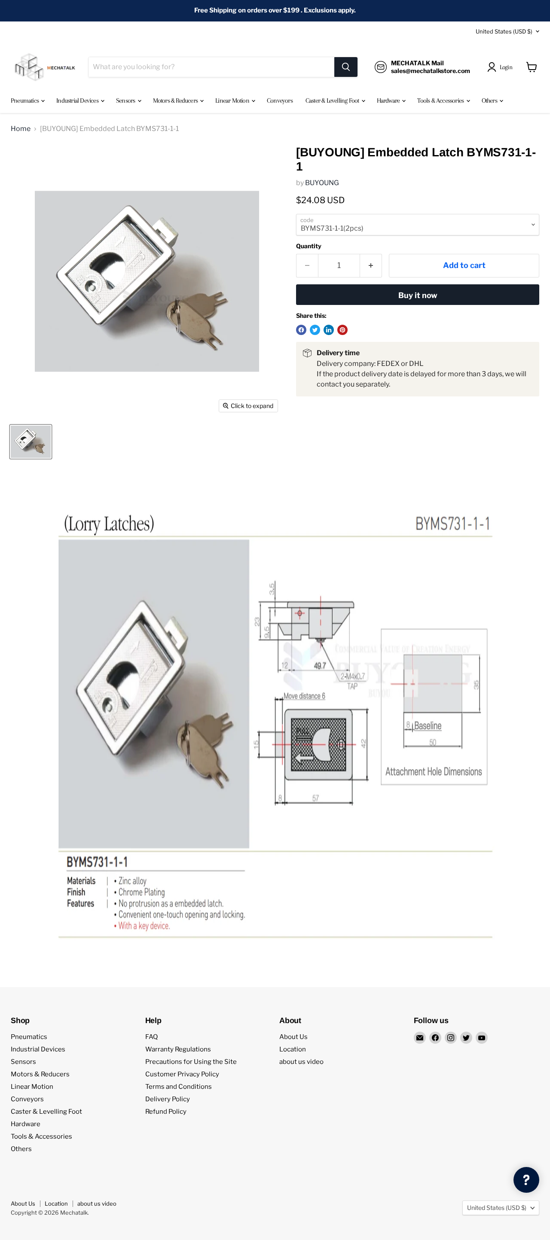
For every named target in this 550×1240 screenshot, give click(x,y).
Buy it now (417, 295)
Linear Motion (233, 100)
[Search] (346, 67)
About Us (293, 1037)
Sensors (126, 100)
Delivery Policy (167, 1099)
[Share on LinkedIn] (329, 330)
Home (21, 129)
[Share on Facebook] (301, 330)
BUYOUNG (322, 183)
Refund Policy (165, 1111)
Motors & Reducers (176, 100)
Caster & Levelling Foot (333, 100)
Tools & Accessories (441, 100)
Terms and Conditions (178, 1087)
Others (490, 100)
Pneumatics (25, 100)
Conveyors (280, 100)
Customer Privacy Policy (182, 1074)
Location (292, 1049)
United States (504, 31)
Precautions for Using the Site (191, 1062)
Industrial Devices (78, 100)
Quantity (308, 246)
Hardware (389, 100)
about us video (301, 1062)
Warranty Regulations (178, 1049)
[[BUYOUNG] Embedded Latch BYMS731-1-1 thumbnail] (31, 442)
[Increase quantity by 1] (371, 265)
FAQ (151, 1037)
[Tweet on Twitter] (315, 330)
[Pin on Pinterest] (342, 330)
